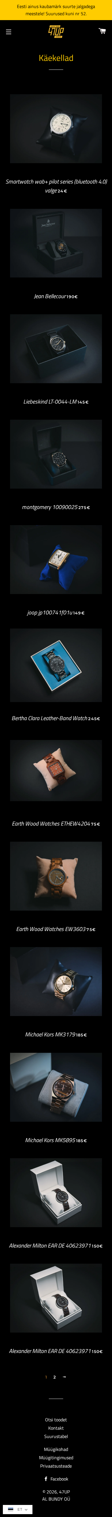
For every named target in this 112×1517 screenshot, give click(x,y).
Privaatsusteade (56, 1465)
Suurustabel (56, 1436)
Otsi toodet (56, 1419)
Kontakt (56, 1428)
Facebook (58, 1478)
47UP (64, 1491)
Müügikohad (56, 1449)
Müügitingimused (56, 1457)
